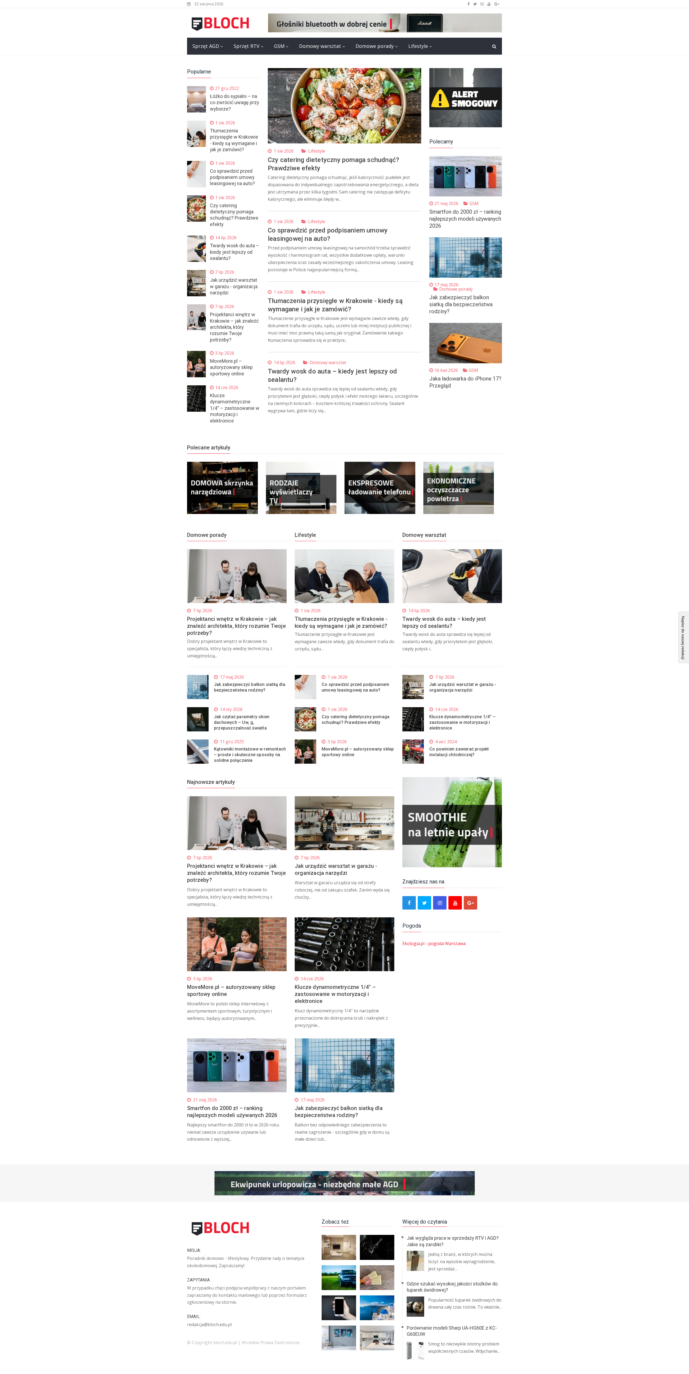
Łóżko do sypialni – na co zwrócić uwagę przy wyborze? (234, 102)
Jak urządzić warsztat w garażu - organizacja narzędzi (234, 286)
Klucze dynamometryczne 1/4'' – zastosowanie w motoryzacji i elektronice (234, 408)
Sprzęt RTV (246, 46)
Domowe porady (375, 46)
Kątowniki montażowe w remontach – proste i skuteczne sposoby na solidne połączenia (250, 754)
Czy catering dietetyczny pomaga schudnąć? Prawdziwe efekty (355, 719)
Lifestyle (418, 46)
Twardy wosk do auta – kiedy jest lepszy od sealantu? (234, 252)
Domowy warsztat (320, 46)
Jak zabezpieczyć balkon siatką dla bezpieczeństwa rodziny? (461, 304)
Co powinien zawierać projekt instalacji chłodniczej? (459, 751)
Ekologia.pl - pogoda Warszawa (434, 943)
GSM (279, 46)
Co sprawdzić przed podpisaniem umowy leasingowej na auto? (232, 177)
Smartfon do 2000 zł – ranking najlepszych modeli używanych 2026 (465, 219)
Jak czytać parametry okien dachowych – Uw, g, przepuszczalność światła (241, 722)
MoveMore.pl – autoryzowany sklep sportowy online (231, 367)
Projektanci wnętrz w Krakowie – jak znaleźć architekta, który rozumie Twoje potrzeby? (234, 327)
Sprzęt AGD (205, 46)
